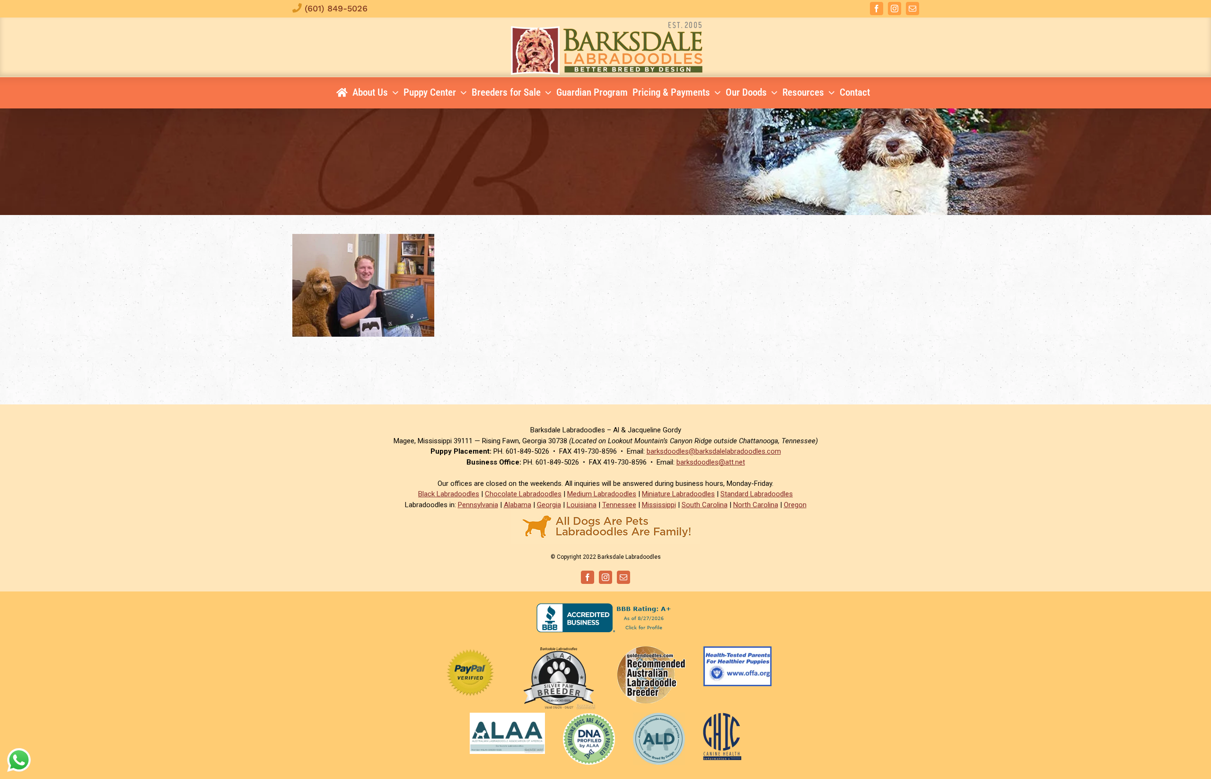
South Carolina (705, 505)
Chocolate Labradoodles (523, 494)
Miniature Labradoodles (678, 494)
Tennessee (619, 505)
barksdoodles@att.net (710, 462)
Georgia (549, 505)
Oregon (795, 505)
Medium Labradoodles (601, 494)
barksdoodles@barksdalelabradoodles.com (714, 451)
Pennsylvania (478, 505)
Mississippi (659, 505)
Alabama (517, 505)
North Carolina (755, 505)
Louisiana (582, 505)
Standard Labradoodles (756, 494)
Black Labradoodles (448, 494)
